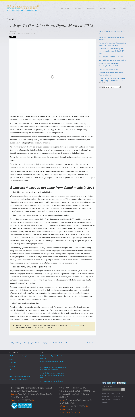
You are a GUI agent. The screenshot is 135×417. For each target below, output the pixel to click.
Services (78, 8)
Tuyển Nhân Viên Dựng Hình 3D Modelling (112, 60)
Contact (103, 8)
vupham (13, 30)
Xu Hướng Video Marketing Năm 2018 (111, 57)
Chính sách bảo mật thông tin (18, 356)
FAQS (124, 8)
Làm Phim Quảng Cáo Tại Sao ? (109, 69)
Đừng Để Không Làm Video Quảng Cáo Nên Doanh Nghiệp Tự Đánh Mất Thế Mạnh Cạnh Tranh (40, 343)
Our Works (65, 8)
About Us (90, 8)
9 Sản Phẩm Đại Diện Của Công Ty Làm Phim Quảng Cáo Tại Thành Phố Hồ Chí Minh (111, 51)
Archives (102, 87)
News (114, 8)
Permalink (13, 35)
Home (11, 359)
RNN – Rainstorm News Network (19, 376)
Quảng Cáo (90, 343)
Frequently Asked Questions (18, 379)
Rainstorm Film (73, 325)
